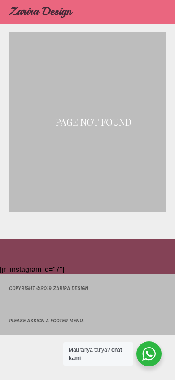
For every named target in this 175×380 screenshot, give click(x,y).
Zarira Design (40, 11)
